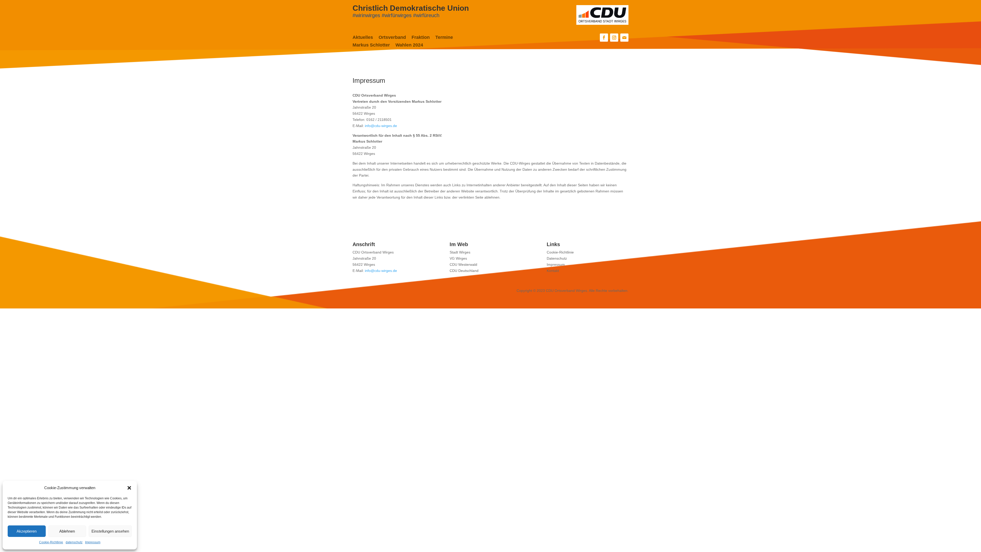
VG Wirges (458, 258)
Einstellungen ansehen (110, 531)
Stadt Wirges (460, 252)
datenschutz (74, 542)
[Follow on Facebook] (604, 37)
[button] (129, 487)
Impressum (92, 542)
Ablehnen (67, 531)
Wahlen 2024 (409, 45)
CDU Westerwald (463, 264)
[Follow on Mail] (624, 37)
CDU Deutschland (464, 271)
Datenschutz (557, 258)
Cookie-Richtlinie (51, 542)
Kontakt (553, 271)
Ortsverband (392, 38)
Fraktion (421, 38)
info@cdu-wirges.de (381, 126)
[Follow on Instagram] (614, 37)
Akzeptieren (27, 531)
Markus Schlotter (371, 45)
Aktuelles (363, 38)
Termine (444, 38)
